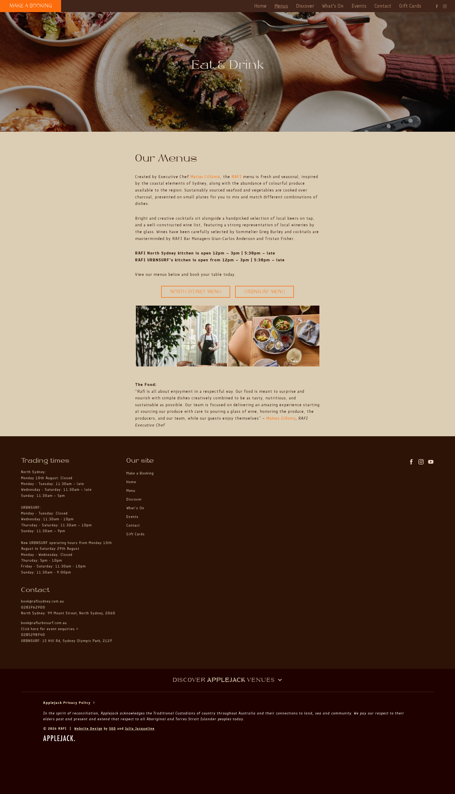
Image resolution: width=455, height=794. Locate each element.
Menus (281, 6)
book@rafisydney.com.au (42, 601)
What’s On (135, 508)
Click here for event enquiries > (50, 629)
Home (260, 6)
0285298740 (33, 635)
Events (359, 6)
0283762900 (33, 607)
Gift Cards (410, 6)
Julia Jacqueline (140, 729)
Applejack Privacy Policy (67, 702)
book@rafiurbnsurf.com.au (44, 623)
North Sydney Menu (195, 292)
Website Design (88, 729)
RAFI (236, 176)
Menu (130, 490)
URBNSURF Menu (264, 292)
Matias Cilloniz (281, 418)
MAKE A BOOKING (30, 6)
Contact (382, 6)
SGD (112, 729)
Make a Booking (140, 473)
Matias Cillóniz (205, 176)
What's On (333, 6)
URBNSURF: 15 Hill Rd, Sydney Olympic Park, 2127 (66, 641)
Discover (305, 6)
